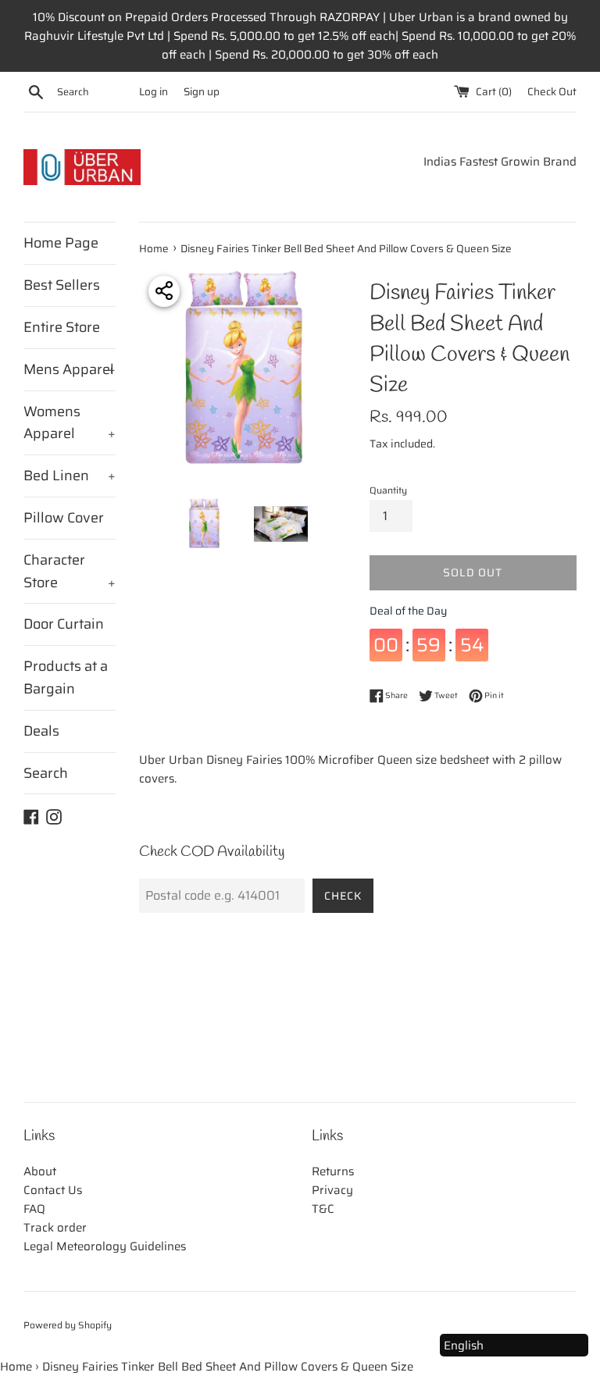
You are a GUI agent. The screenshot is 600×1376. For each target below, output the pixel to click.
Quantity (388, 490)
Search (45, 773)
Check (343, 895)
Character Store (69, 571)
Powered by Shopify (67, 1324)
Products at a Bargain (65, 677)
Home (16, 1366)
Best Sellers (61, 285)
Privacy (332, 1190)
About (39, 1171)
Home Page (60, 243)
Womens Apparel (69, 423)
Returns (333, 1171)
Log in (153, 92)
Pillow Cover (63, 518)
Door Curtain (63, 624)
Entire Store (61, 327)
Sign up (202, 92)
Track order (55, 1227)
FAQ (34, 1209)
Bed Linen (69, 476)
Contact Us (52, 1190)
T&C (323, 1209)
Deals (41, 731)
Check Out (552, 92)
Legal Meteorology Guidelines (104, 1246)
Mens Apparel (69, 369)
